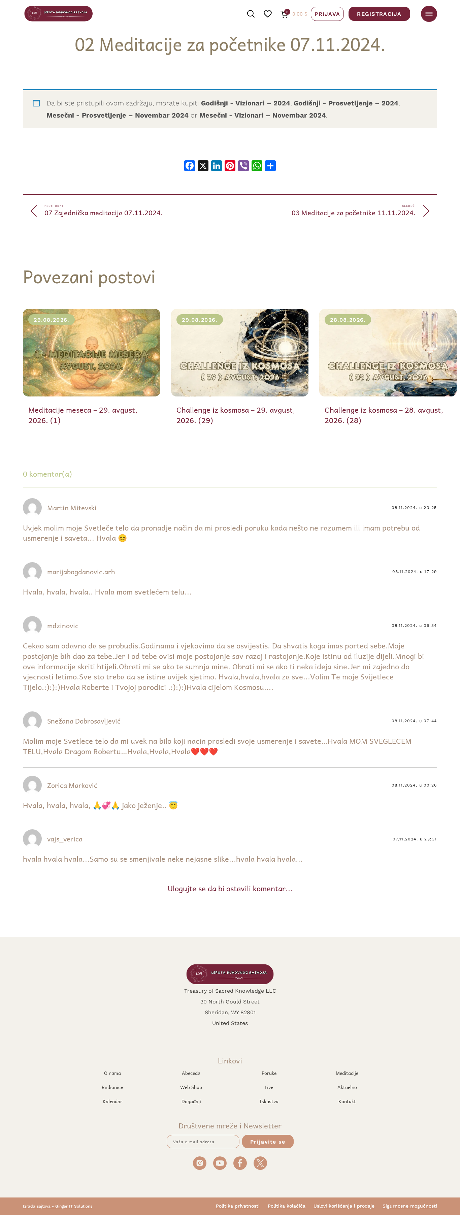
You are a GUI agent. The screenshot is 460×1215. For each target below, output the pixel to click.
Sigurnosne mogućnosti (410, 1206)
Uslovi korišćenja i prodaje (344, 1206)
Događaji (191, 1101)
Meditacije (347, 1073)
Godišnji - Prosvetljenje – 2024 (346, 103)
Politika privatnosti (238, 1206)
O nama (112, 1073)
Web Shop (191, 1087)
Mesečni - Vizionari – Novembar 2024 (262, 115)
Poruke (269, 1073)
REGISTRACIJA (379, 14)
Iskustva (268, 1101)
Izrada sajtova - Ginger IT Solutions (57, 1206)
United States (230, 1023)
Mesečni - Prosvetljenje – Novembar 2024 (117, 115)
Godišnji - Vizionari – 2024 (245, 103)
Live (269, 1087)
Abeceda (191, 1073)
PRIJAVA (327, 14)
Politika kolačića (286, 1206)
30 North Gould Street (230, 1001)
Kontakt (347, 1101)
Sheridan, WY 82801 (230, 1012)
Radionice (112, 1087)
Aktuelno (347, 1087)
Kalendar (112, 1101)
